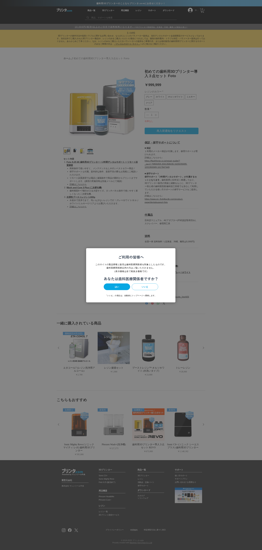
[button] (117, 286)
